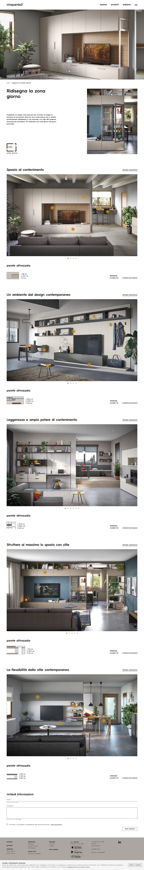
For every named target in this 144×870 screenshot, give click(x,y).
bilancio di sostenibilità (98, 852)
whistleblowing (96, 849)
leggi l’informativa (56, 824)
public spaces (11, 853)
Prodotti (115, 5)
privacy (94, 844)
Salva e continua (135, 865)
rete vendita (53, 849)
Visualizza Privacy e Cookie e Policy (78, 867)
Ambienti (127, 5)
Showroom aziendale (34, 853)
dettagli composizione (129, 170)
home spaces (11, 851)
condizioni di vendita (98, 841)
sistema (9, 842)
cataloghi (31, 844)
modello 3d (114, 278)
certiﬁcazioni (32, 848)
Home (8, 83)
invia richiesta (130, 829)
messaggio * (10, 806)
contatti (51, 846)
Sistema (103, 5)
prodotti (10, 845)
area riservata (96, 846)
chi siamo (52, 844)
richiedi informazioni (130, 278)
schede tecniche (33, 846)
